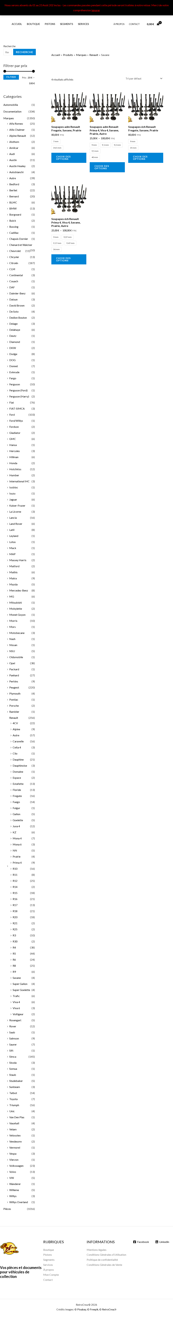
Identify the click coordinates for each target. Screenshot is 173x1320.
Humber (14, 475)
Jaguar (13, 499)
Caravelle (18, 741)
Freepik (94, 1309)
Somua (13, 1068)
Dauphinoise (20, 765)
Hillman (13, 457)
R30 (15, 941)
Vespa (12, 1153)
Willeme (14, 1190)
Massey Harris (17, 560)
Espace (17, 777)
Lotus (12, 541)
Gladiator (14, 432)
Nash (12, 638)
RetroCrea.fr (109, 1309)
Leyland (13, 535)
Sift (11, 1050)
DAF (12, 287)
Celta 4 (17, 747)
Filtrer (11, 77)
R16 (15, 898)
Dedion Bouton (18, 317)
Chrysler (14, 257)
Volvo (12, 1171)
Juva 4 (16, 826)
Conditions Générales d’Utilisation (106, 1254)
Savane (17, 977)
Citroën (13, 263)
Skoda (13, 1062)
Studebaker (16, 1080)
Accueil (17, 24)
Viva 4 (16, 1002)
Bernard (14, 196)
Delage (13, 323)
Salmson (14, 1038)
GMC (12, 438)
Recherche (9, 46)
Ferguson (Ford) (18, 390)
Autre (12, 178)
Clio (15, 753)
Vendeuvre (15, 1141)
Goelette (18, 820)
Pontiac (13, 699)
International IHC (19, 481)
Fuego (16, 801)
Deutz (12, 335)
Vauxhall (14, 1123)
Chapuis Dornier (18, 238)
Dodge (13, 354)
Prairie (16, 856)
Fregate (17, 795)
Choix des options (63, 157)
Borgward (15, 214)
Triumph (14, 1105)
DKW (12, 347)
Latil (11, 529)
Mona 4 (17, 838)
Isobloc (13, 487)
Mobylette (15, 608)
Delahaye (14, 329)
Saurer (13, 1044)
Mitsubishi (15, 602)
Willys (13, 1196)
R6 (14, 959)
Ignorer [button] (95, 10)
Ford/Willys (16, 420)
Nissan (13, 645)
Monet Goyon (17, 614)
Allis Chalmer (17, 129)
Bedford (14, 184)
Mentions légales (96, 1249)
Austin (13, 160)
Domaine (18, 771)
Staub (12, 1074)
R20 (15, 917)
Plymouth (14, 693)
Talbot (13, 1092)
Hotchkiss (15, 469)
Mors (12, 626)
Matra (13, 578)
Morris (13, 620)
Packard (14, 669)
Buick (12, 220)
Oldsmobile (16, 657)
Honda (13, 463)
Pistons (50, 24)
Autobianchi (16, 172)
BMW (13, 208)
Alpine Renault (17, 135)
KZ (14, 832)
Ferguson (14, 384)
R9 (14, 971)
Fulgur (16, 808)
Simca (12, 1056)
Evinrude (14, 372)
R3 (14, 935)
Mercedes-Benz (18, 590)
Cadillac (14, 232)
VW (11, 1177)
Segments (66, 24)
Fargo (12, 378)
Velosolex (15, 1135)
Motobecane (16, 632)
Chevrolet (15, 250)
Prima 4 (17, 862)
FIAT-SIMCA (17, 408)
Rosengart (15, 1020)
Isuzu (12, 493)
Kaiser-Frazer (17, 505)
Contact (134, 24)
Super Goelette (21, 989)
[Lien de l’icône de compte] (165, 24)
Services (83, 24)
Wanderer (15, 1183)
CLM (12, 269)
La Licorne (15, 511)
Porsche (14, 705)
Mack (12, 548)
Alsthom (14, 141)
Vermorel (14, 1147)
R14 (15, 886)
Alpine (16, 729)
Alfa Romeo (16, 123)
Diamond (14, 341)
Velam (13, 1129)
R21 (15, 923)
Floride (17, 789)
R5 (14, 953)
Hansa (13, 444)
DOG (12, 360)
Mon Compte (51, 1274)
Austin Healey (17, 166)
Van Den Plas (16, 1117)
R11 (15, 874)
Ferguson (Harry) (19, 396)
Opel (12, 663)
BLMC (13, 202)
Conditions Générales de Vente (104, 1264)
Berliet (13, 190)
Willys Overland (18, 1202)
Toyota (13, 1099)
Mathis (13, 572)
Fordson (14, 426)
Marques (8, 118)
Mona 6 (17, 844)
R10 (15, 868)
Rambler (14, 711)
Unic (12, 1111)
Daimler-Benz (17, 293)
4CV (15, 723)
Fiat (11, 402)
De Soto (14, 311)
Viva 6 (16, 1008)
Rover (12, 1026)
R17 (15, 905)
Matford (14, 566)
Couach (13, 281)
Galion (16, 814)
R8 (14, 965)
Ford (12, 414)
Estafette (18, 783)
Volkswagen (16, 1165)
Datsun (13, 299)
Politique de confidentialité (102, 1259)
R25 (15, 929)
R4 (14, 947)
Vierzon (13, 1159)
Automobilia (10, 104)
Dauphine (18, 759)
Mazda (13, 584)
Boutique (33, 24)
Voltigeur (18, 1014)
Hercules (14, 451)
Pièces (7, 1208)
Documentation (12, 111)
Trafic (16, 995)
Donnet (13, 366)
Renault (13, 717)
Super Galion (20, 983)
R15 (15, 892)
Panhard (14, 675)
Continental (16, 275)
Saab (12, 1032)
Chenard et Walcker (20, 244)
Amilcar (13, 147)
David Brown (16, 305)
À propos (119, 24)
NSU (12, 651)
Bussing (13, 226)
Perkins (13, 681)
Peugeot (14, 687)
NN (15, 850)
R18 (15, 911)
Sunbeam (14, 1086)
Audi (12, 153)
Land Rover (15, 523)
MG (11, 596)
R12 (15, 880)
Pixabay (81, 1309)
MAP (12, 554)
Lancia (13, 517)
